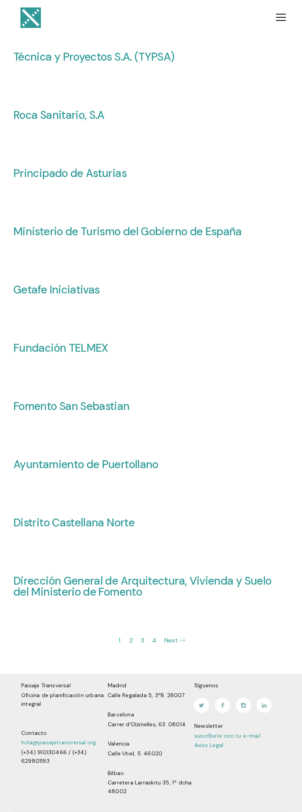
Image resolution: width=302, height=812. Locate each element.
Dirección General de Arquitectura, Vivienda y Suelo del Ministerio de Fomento (142, 586)
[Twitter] (201, 705)
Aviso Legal (208, 745)
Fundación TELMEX (60, 348)
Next (171, 640)
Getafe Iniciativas (56, 289)
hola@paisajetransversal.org (58, 742)
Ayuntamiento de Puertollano (85, 464)
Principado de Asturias (70, 173)
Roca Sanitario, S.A (59, 115)
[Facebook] (222, 705)
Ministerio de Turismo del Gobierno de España (127, 231)
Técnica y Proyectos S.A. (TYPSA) (94, 57)
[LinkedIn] (264, 705)
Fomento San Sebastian (71, 406)
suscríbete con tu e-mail (227, 735)
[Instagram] (243, 705)
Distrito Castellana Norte (73, 522)
